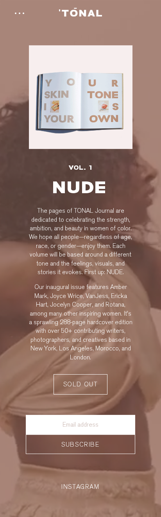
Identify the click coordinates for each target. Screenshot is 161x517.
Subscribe (80, 444)
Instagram (80, 486)
